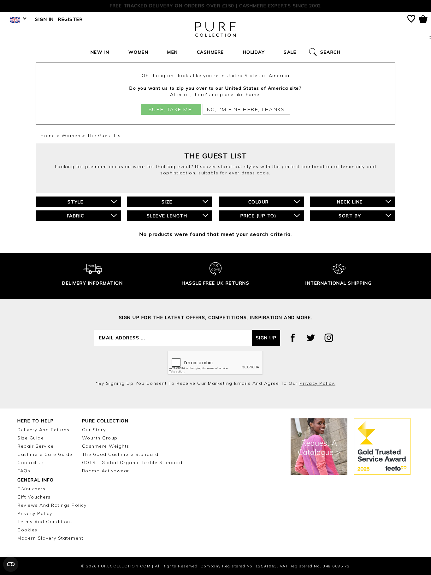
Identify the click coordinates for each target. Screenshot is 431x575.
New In (100, 52)
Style (76, 202)
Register (70, 19)
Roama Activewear (105, 471)
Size (167, 202)
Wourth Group (100, 438)
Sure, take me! (171, 109)
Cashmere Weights (105, 446)
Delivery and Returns (43, 430)
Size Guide (30, 438)
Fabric (75, 216)
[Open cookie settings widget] (10, 564)
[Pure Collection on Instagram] (329, 338)
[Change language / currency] (17, 21)
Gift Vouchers (34, 497)
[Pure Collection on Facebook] (293, 338)
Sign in (44, 19)
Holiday (254, 52)
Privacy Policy (34, 513)
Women (138, 52)
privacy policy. (317, 383)
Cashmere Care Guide (45, 454)
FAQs (23, 471)
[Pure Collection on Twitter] (311, 338)
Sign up (266, 338)
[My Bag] (423, 20)
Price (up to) (258, 216)
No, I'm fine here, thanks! (246, 109)
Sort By (350, 216)
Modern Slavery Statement (50, 538)
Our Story (94, 430)
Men (172, 52)
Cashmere (210, 52)
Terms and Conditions (45, 521)
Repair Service (35, 446)
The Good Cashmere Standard (120, 454)
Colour (258, 202)
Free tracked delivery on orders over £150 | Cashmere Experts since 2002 (215, 6)
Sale (290, 52)
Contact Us (31, 462)
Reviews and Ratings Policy (51, 505)
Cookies (27, 530)
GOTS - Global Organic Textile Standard (132, 462)
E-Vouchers (31, 489)
